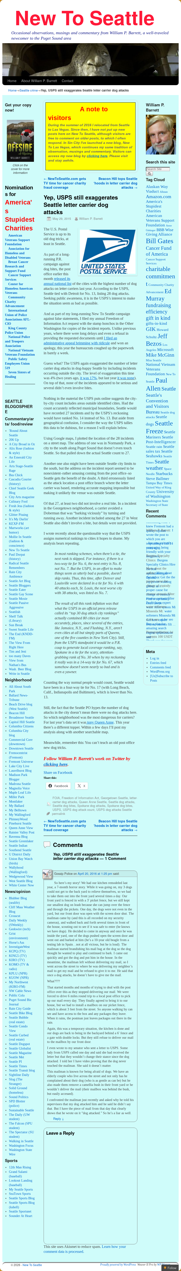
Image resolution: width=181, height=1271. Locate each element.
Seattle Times (18, 1066)
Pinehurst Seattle (20, 823)
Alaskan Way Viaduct (157, 189)
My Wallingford (19, 815)
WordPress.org (160, 671)
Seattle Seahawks (159, 453)
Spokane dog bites (119, 805)
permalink (58, 813)
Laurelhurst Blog (20, 770)
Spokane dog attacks (91, 805)
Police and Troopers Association (17, 341)
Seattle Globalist (20, 1048)
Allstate (164, 192)
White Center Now (21, 885)
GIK (151, 329)
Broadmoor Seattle (21, 717)
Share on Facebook (58, 773)
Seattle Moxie (18, 598)
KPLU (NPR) (18, 973)
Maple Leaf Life (20, 792)
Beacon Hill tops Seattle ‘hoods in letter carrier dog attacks (115, 183)
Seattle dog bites (64, 805)
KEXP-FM (16, 523)
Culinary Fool (18, 501)
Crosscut (14, 916)
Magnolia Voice (19, 788)
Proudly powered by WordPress (118, 1264)
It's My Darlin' (19, 519)
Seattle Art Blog (19, 581)
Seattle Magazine (20, 1053)
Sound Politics (18, 1097)
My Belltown (17, 810)
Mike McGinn (160, 355)
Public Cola (17, 995)
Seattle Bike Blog (20, 1013)
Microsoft (165, 349)
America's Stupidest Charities (154, 206)
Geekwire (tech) (19, 929)
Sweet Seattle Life (21, 629)
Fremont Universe (21, 761)
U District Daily (19, 854)
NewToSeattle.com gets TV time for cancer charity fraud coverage (65, 183)
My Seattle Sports (21, 1189)
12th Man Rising (20, 1167)
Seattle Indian (18, 845)
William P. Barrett (91, 218)
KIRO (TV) (17, 960)
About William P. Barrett (39, 80)
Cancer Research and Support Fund (16, 266)
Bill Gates (159, 241)
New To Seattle (85, 17)
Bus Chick (16, 475)
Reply (58, 1118)
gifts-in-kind (156, 323)
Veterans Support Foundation (17, 239)
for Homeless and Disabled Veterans (17, 253)
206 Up (14, 440)
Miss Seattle (153, 360)
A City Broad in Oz (22, 444)
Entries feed (158, 663)
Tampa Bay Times (159, 483)
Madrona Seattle (20, 784)
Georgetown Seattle (114, 798)
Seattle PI (15, 1061)
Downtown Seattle (21, 748)
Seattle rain (154, 447)
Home (12, 80)
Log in (154, 658)
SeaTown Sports (20, 1194)
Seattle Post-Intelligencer (161, 439)
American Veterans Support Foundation (160, 220)
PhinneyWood (18, 819)
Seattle (168, 389)
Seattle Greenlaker (21, 841)
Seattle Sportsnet (20, 1211)
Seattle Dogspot (19, 1044)
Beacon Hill (17, 713)
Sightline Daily (19, 1075)
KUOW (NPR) (19, 977)
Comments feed (160, 667)
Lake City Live (19, 766)
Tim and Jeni (17, 651)
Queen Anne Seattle (93, 802)
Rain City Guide (20, 1008)
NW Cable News (20, 991)
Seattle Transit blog (22, 1070)
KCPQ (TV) (17, 951)
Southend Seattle (20, 850)
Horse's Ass (16, 942)
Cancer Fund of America (159, 251)
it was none (125, 378)
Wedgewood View (21, 876)
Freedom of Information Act (80, 798)
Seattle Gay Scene (21, 594)
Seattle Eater (17, 590)
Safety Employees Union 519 (17, 363)
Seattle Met (16, 1057)
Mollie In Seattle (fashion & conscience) (20, 541)
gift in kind (158, 318)
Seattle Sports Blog (22, 1198)
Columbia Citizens (21, 726)
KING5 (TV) (18, 956)
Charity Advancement (15, 301)
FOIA (56, 798)
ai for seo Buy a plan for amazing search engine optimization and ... (159, 623)
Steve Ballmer (157, 478)
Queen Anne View (21, 828)
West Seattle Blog (21, 881)
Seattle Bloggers (20, 585)
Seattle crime (29, 90)
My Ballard (16, 806)
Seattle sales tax (160, 449)
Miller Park (16, 797)
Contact (67, 80)
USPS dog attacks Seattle (114, 809)
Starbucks (164, 473)
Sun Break (16, 625)
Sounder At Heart (20, 1216)
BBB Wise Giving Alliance (159, 232)
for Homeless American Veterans (19, 288)
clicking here (97, 156)
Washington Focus (21, 1145)
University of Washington (160, 494)
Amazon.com (158, 196)
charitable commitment (160, 276)
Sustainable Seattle (21, 1110)
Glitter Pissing (18, 515)
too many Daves (19, 656)
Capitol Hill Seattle (22, 722)
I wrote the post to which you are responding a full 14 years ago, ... (159, 534)
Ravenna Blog (18, 836)
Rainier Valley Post (21, 832)
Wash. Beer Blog (20, 669)
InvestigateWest (19, 947)
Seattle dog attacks (121, 802)
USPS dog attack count (79, 809)
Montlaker (16, 801)
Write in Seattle (19, 673)
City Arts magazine (21, 497)
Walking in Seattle (21, 1141)
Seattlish (14, 612)
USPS (57, 809)
